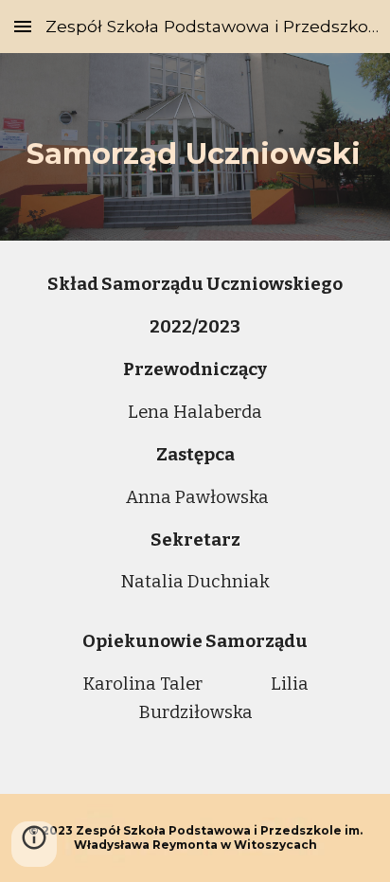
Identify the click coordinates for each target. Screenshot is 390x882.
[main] (195, 146)
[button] (22, 26)
